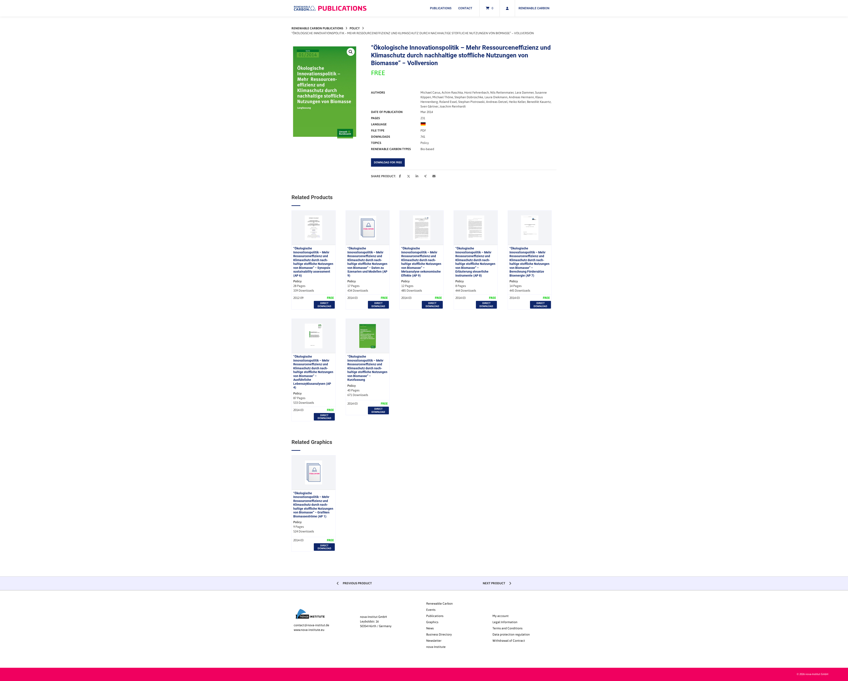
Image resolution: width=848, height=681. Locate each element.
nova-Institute (436, 647)
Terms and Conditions (507, 628)
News (430, 628)
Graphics (432, 622)
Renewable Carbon (534, 8)
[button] (351, 52)
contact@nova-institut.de (311, 625)
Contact (465, 8)
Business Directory (439, 634)
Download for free (388, 162)
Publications (440, 8)
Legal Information (504, 622)
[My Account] (507, 8)
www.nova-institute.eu (309, 630)
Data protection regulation (511, 634)
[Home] (330, 8)
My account (500, 616)
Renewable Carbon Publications (317, 28)
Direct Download (324, 304)
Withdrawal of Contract (508, 640)
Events (430, 609)
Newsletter (433, 640)
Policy (355, 28)
